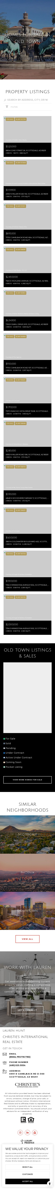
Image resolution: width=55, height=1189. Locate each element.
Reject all (27, 1167)
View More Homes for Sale (27, 780)
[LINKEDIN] (27, 1132)
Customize (27, 1174)
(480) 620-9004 (17, 1065)
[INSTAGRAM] (20, 1132)
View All (27, 939)
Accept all (27, 1181)
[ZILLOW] (34, 1132)
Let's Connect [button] (27, 1010)
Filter (14, 107)
